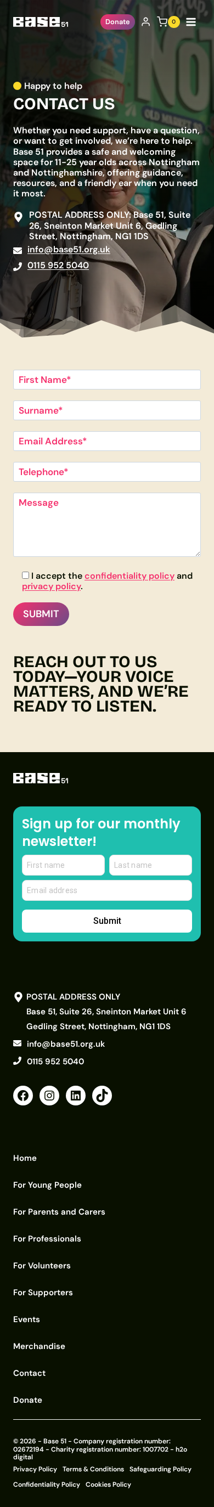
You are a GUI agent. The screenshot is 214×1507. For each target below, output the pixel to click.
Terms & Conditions (93, 1469)
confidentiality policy (129, 576)
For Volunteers (42, 1265)
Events (26, 1319)
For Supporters (43, 1292)
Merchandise (39, 1346)
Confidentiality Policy (46, 1484)
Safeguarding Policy (160, 1469)
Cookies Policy (108, 1484)
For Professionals (47, 1238)
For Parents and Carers (59, 1211)
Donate (117, 21)
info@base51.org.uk (68, 249)
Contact (29, 1373)
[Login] (145, 22)
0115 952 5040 (58, 265)
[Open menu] (193, 21)
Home (25, 1158)
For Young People (47, 1184)
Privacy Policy (35, 1469)
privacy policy (51, 586)
